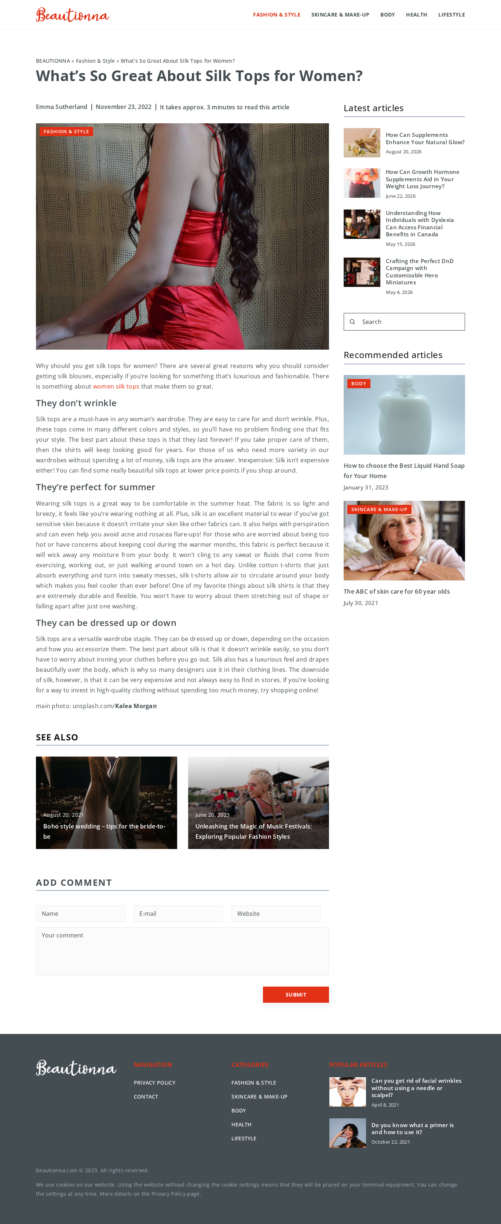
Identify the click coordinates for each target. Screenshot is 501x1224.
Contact (146, 1096)
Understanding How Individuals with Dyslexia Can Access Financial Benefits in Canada (420, 224)
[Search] (352, 322)
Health (416, 14)
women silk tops (116, 386)
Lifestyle (451, 14)
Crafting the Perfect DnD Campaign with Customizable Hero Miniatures (420, 272)
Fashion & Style (276, 14)
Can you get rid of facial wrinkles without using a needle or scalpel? (416, 1088)
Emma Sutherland (62, 107)
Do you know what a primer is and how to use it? (413, 1129)
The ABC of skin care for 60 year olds (397, 591)
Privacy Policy (168, 1193)
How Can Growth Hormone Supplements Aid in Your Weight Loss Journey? (423, 179)
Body (387, 14)
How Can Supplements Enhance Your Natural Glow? (425, 138)
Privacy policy (154, 1082)
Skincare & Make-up (340, 14)
